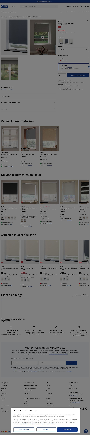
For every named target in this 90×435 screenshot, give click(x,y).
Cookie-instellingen (24, 429)
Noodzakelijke (46, 429)
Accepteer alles (67, 429)
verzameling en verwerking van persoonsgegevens (33, 423)
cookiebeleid (52, 423)
